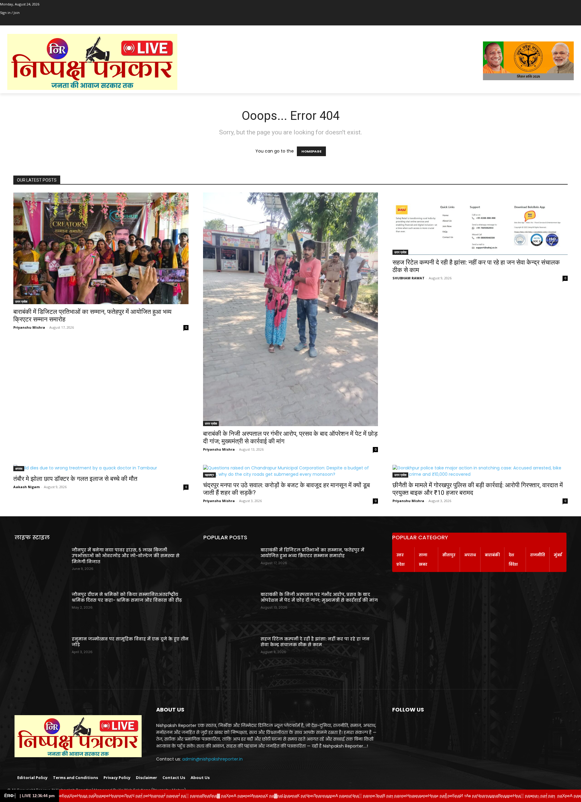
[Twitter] (20, 21)
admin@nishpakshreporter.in (212, 759)
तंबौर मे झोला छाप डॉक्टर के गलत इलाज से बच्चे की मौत (75, 478)
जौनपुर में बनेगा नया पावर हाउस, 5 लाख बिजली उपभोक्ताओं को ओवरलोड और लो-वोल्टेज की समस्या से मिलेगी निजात (125, 556)
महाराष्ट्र (209, 475)
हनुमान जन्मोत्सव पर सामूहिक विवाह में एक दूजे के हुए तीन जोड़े (130, 642)
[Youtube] (37, 21)
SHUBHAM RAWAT (408, 278)
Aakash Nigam (26, 487)
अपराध (18, 468)
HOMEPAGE (311, 151)
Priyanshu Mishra (29, 327)
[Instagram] (11, 21)
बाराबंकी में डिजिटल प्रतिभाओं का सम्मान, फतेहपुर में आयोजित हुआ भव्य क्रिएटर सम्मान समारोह (312, 553)
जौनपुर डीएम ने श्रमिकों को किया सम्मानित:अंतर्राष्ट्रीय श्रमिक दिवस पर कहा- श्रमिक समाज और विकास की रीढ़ (127, 597)
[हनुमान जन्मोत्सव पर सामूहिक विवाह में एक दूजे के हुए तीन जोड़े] (41, 654)
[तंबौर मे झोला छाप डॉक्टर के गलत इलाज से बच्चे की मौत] (101, 468)
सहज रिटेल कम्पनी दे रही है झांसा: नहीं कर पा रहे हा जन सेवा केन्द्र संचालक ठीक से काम (315, 642)
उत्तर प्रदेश (21, 301)
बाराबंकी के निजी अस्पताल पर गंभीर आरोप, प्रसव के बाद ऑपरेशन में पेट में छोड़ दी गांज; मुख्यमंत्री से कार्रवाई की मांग (319, 597)
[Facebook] (3, 21)
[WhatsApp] (28, 21)
